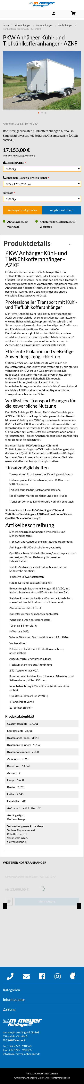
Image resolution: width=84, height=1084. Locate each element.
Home (6, 25)
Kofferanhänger (44, 25)
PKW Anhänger (22, 25)
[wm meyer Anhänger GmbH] (42, 4)
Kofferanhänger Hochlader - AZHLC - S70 (30, 876)
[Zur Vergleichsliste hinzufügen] (9, 901)
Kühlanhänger (65, 25)
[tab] (42, 244)
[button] (38, 113)
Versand (29, 155)
